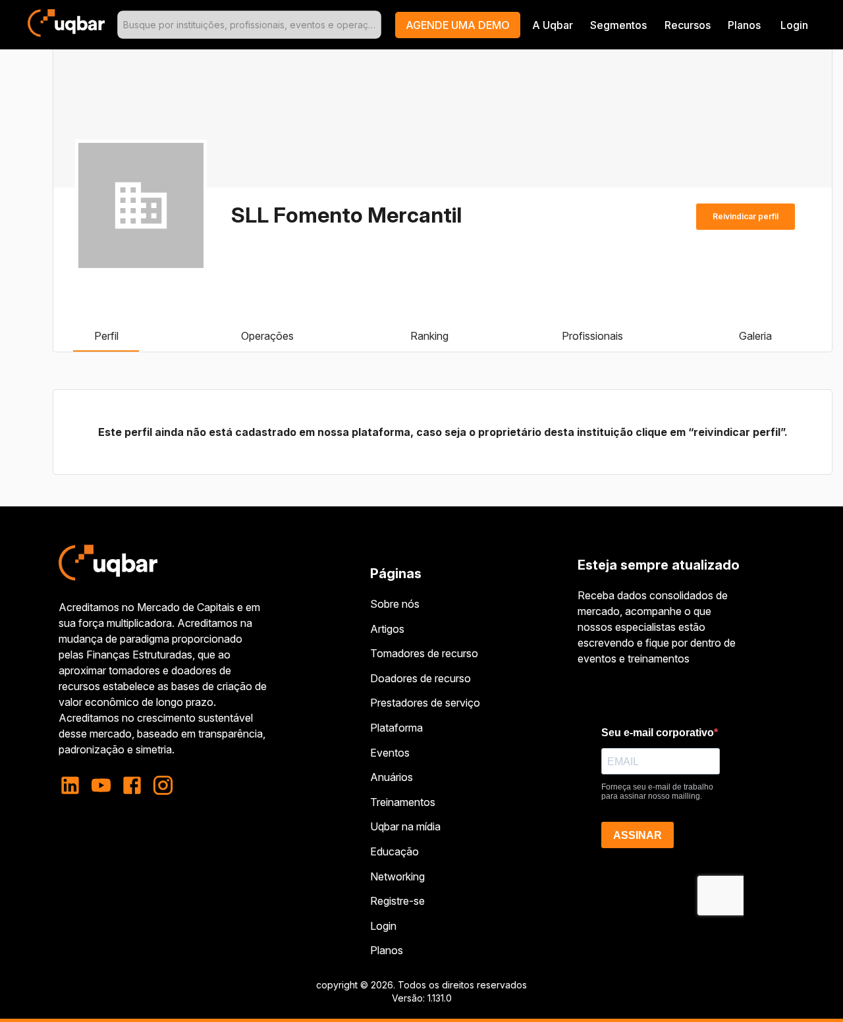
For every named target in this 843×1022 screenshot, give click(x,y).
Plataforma (396, 727)
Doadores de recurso (420, 678)
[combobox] (249, 25)
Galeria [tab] (755, 335)
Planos (744, 25)
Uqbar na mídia (405, 826)
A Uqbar (552, 25)
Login (383, 925)
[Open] (375, 25)
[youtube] (101, 785)
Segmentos (618, 25)
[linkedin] (74, 785)
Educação (394, 851)
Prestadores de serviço (425, 702)
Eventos (390, 752)
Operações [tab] (267, 335)
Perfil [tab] (106, 335)
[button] (457, 25)
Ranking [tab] (429, 335)
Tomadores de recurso (424, 653)
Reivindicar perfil (745, 216)
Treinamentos (402, 802)
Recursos (688, 25)
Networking (397, 876)
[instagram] (163, 785)
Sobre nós (395, 603)
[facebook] (132, 785)
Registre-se (397, 900)
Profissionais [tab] (592, 335)
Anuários (391, 777)
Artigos (387, 628)
